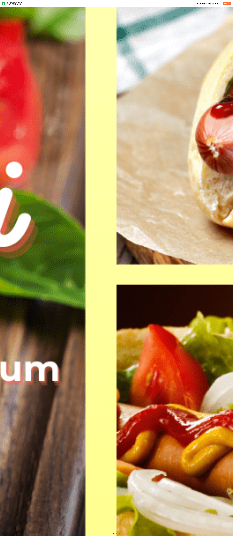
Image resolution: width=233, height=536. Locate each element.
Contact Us (227, 3)
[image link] (3, 3)
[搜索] (218, 3)
